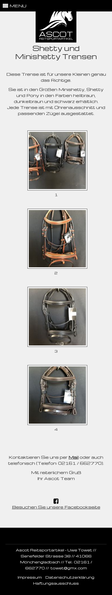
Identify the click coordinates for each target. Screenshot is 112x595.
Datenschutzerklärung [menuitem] (69, 577)
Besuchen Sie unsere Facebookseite (56, 507)
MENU (18, 5)
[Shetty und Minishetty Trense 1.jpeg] (57, 189)
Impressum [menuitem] (30, 577)
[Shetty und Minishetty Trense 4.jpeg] (57, 423)
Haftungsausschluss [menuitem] (56, 583)
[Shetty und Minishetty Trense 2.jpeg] (57, 267)
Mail (74, 457)
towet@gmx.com (69, 568)
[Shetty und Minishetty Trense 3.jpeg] (57, 345)
